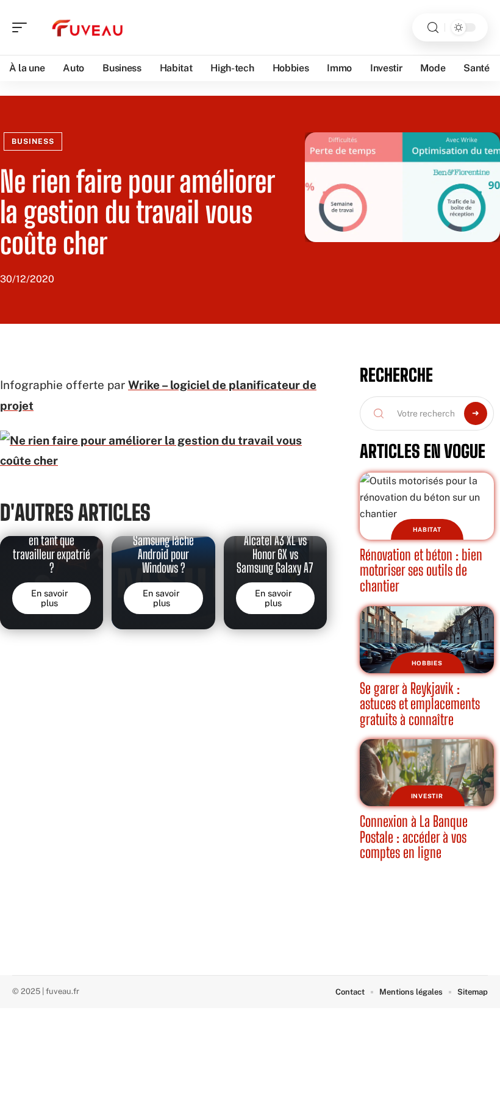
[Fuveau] (88, 27)
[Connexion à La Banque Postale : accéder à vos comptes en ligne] (427, 772)
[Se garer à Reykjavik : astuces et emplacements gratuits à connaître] (427, 639)
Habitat (427, 529)
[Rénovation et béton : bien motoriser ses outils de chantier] (427, 506)
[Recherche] (432, 27)
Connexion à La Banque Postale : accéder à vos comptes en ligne (414, 836)
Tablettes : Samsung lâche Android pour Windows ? (163, 547)
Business (33, 141)
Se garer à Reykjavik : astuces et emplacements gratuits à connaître (420, 703)
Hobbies (427, 663)
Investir (427, 795)
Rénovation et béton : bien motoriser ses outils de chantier (421, 570)
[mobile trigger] (22, 27)
